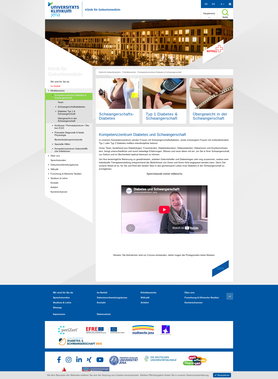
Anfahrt (145, 302)
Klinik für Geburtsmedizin (102, 9)
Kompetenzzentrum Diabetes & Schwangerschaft (160, 72)
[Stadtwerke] (143, 329)
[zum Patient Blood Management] (67, 371)
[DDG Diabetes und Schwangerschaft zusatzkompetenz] (80, 340)
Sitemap (57, 307)
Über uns (190, 292)
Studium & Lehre (62, 302)
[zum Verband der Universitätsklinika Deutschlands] (160, 359)
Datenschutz (104, 314)
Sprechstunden (61, 297)
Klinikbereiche (129, 72)
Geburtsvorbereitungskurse (112, 297)
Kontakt (101, 302)
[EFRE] (105, 329)
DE (206, 4)
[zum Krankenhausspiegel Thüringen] (96, 371)
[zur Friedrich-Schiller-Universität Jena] (123, 359)
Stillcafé (145, 297)
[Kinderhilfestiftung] (166, 329)
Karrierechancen (194, 302)
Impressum (59, 314)
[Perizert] (68, 329)
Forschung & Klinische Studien (202, 297)
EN (213, 4)
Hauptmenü (209, 13)
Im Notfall (102, 292)
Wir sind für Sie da (63, 292)
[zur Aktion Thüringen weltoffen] (195, 359)
